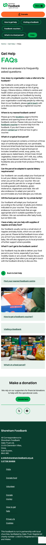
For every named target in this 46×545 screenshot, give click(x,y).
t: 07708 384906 (8, 461)
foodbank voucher (9, 124)
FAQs (32, 35)
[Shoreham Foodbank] (11, 10)
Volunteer (10, 486)
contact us (12, 130)
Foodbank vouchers (12, 28)
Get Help (11, 44)
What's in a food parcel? (15, 365)
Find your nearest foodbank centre (19, 281)
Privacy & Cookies (10, 519)
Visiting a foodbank (31, 22)
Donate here (23, 399)
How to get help (10, 22)
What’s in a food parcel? (14, 35)
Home (3, 44)
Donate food (11, 478)
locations (20, 117)
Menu (37, 6)
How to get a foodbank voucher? (18, 316)
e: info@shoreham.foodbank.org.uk (17, 458)
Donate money (9, 495)
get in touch (32, 103)
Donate (24, 14)
